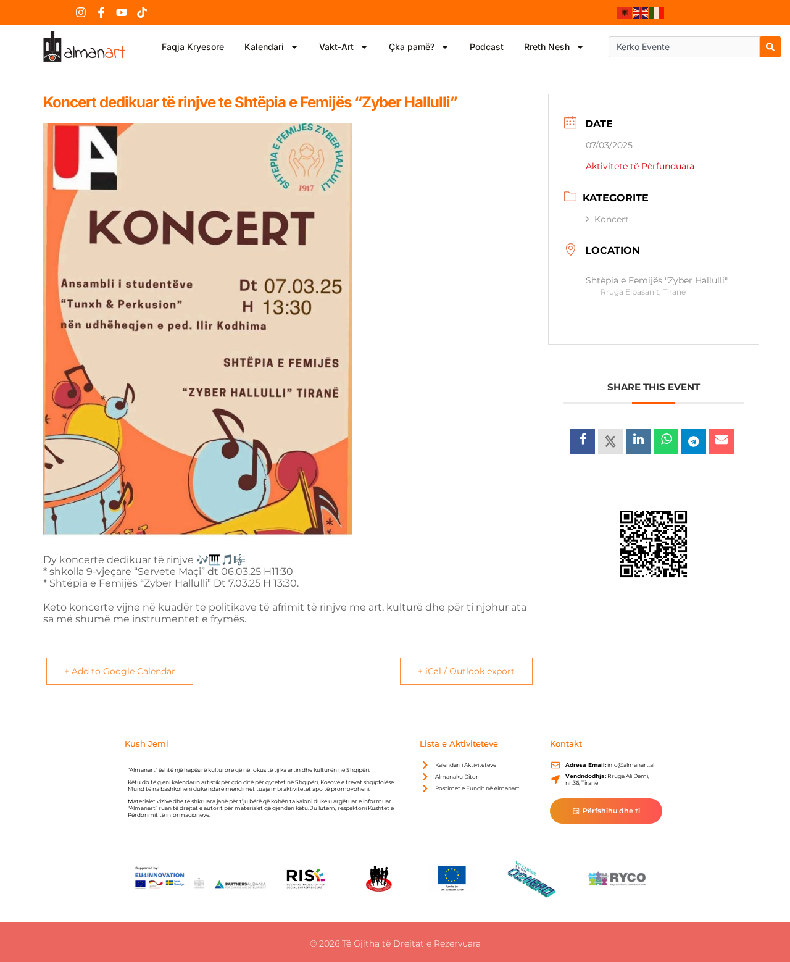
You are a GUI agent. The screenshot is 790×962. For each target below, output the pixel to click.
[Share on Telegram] (693, 441)
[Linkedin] (638, 441)
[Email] (721, 441)
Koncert (611, 219)
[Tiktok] (142, 12)
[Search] (770, 46)
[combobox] (684, 46)
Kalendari (264, 46)
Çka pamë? (411, 46)
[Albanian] (625, 12)
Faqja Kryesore (193, 46)
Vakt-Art (336, 46)
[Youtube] (121, 12)
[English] (641, 12)
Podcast (487, 46)
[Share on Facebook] (582, 441)
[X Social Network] (610, 441)
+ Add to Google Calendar (119, 671)
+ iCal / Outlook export (466, 671)
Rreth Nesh (547, 46)
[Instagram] (80, 12)
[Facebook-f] (101, 12)
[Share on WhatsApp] (666, 441)
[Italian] (657, 12)
